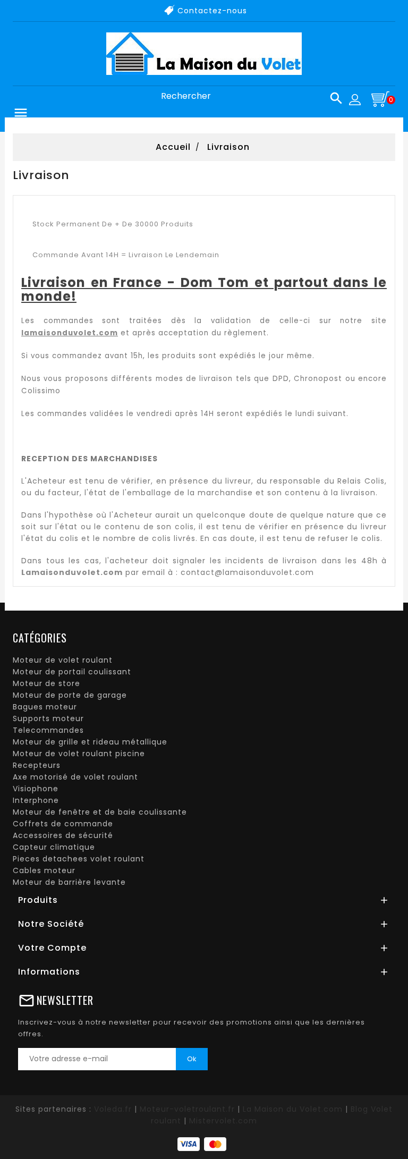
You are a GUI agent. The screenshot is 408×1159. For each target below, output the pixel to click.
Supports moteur (48, 718)
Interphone (36, 800)
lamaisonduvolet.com (69, 333)
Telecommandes (48, 730)
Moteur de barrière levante (69, 882)
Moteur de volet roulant (63, 660)
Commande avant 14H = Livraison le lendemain (125, 255)
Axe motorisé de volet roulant (75, 777)
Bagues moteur (45, 706)
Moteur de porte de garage (70, 695)
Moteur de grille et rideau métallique (90, 742)
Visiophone (35, 788)
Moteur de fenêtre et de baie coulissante (100, 812)
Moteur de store (46, 683)
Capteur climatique (54, 847)
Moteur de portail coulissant (72, 671)
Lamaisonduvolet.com (72, 572)
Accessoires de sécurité (63, 835)
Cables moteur (44, 870)
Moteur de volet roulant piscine (79, 753)
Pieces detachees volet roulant (78, 858)
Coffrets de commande (63, 823)
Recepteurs (37, 765)
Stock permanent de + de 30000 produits (114, 224)
